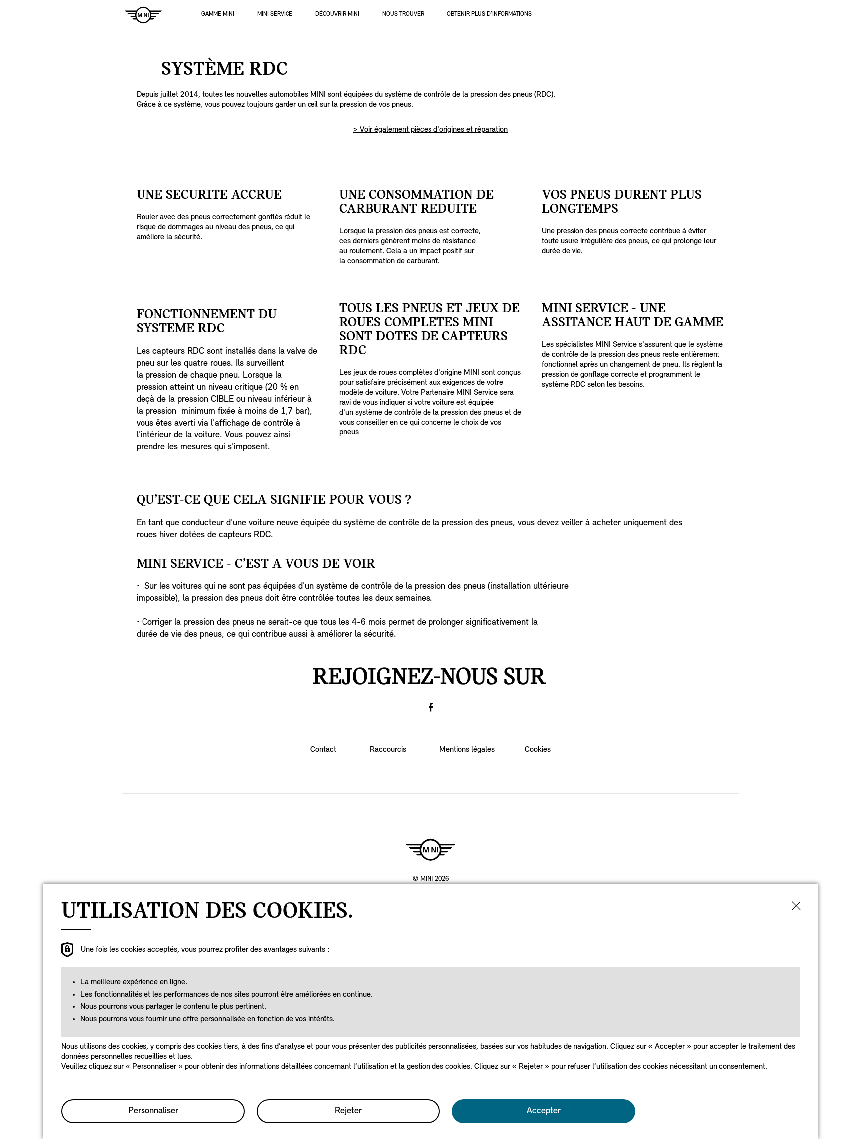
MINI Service (274, 14)
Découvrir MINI (337, 14)
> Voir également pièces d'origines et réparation (430, 130)
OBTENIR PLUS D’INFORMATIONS (489, 14)
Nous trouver (403, 14)
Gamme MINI (217, 14)
